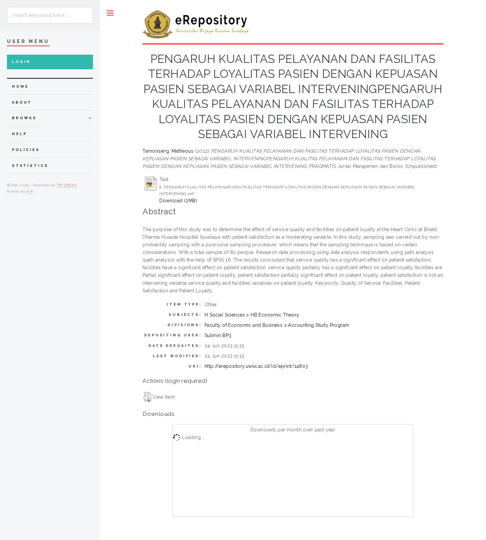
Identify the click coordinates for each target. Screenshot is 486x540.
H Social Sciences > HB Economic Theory (252, 315)
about (22, 102)
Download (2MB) (178, 200)
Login (21, 62)
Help (19, 134)
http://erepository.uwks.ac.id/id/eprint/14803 (256, 366)
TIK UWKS (67, 185)
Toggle (110, 13)
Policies (26, 150)
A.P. (29, 191)
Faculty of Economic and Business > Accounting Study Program (277, 325)
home (20, 86)
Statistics (30, 166)
